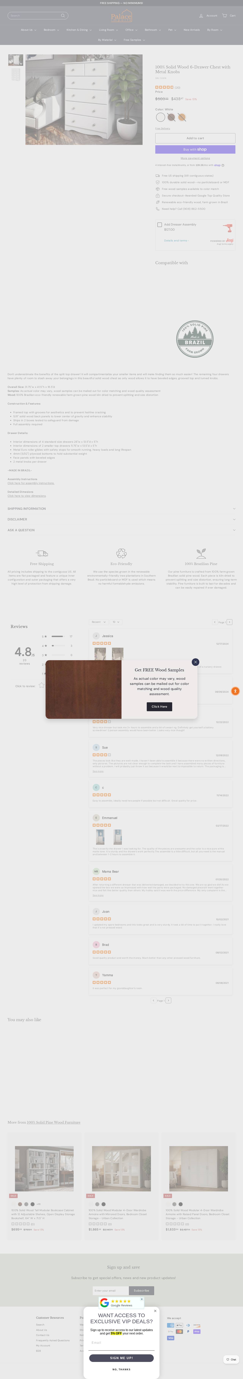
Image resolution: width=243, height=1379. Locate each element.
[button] (235, 691)
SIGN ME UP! (121, 1358)
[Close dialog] (155, 1311)
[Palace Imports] (104, 1307)
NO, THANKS (122, 1369)
